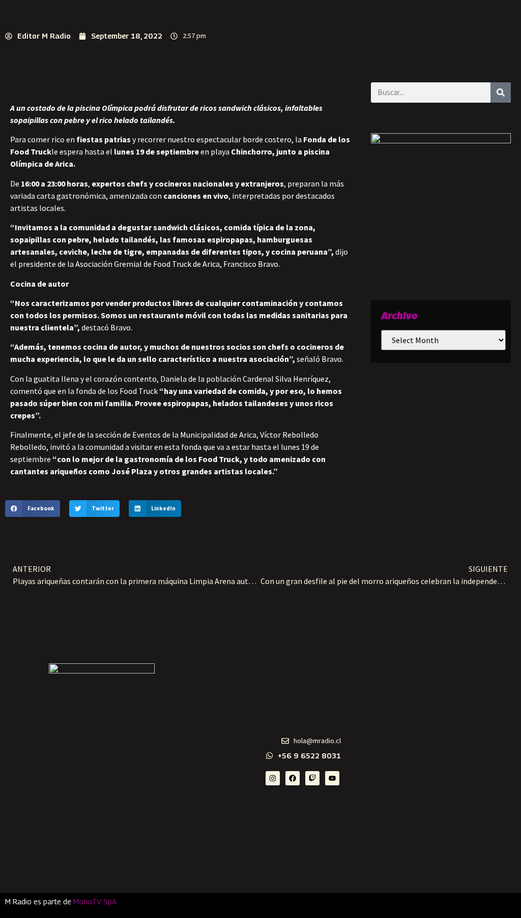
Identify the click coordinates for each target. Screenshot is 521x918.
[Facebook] (292, 778)
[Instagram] (273, 778)
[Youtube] (332, 778)
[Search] (500, 92)
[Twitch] (312, 778)
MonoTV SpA (95, 901)
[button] (32, 508)
